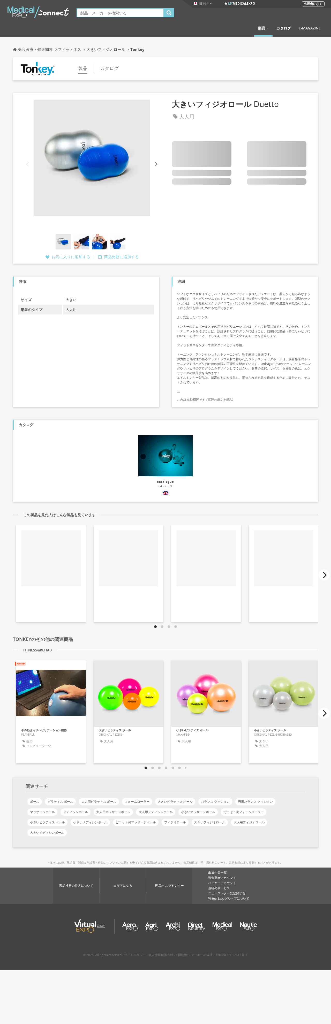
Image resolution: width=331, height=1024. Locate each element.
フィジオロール (175, 822)
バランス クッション (215, 801)
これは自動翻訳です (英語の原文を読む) (205, 399)
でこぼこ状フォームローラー (243, 812)
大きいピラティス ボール (175, 801)
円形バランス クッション (255, 801)
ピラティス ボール (60, 801)
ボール (34, 801)
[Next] (156, 164)
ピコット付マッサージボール (136, 822)
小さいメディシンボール (90, 822)
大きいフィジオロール (209, 822)
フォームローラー (137, 801)
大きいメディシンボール (47, 832)
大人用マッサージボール (113, 812)
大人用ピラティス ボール (98, 801)
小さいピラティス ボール (47, 822)
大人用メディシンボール (156, 812)
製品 (261, 28)
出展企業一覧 (217, 872)
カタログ (283, 28)
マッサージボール (42, 812)
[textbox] (120, 12)
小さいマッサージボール (198, 812)
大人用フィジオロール (249, 822)
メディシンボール (75, 812)
